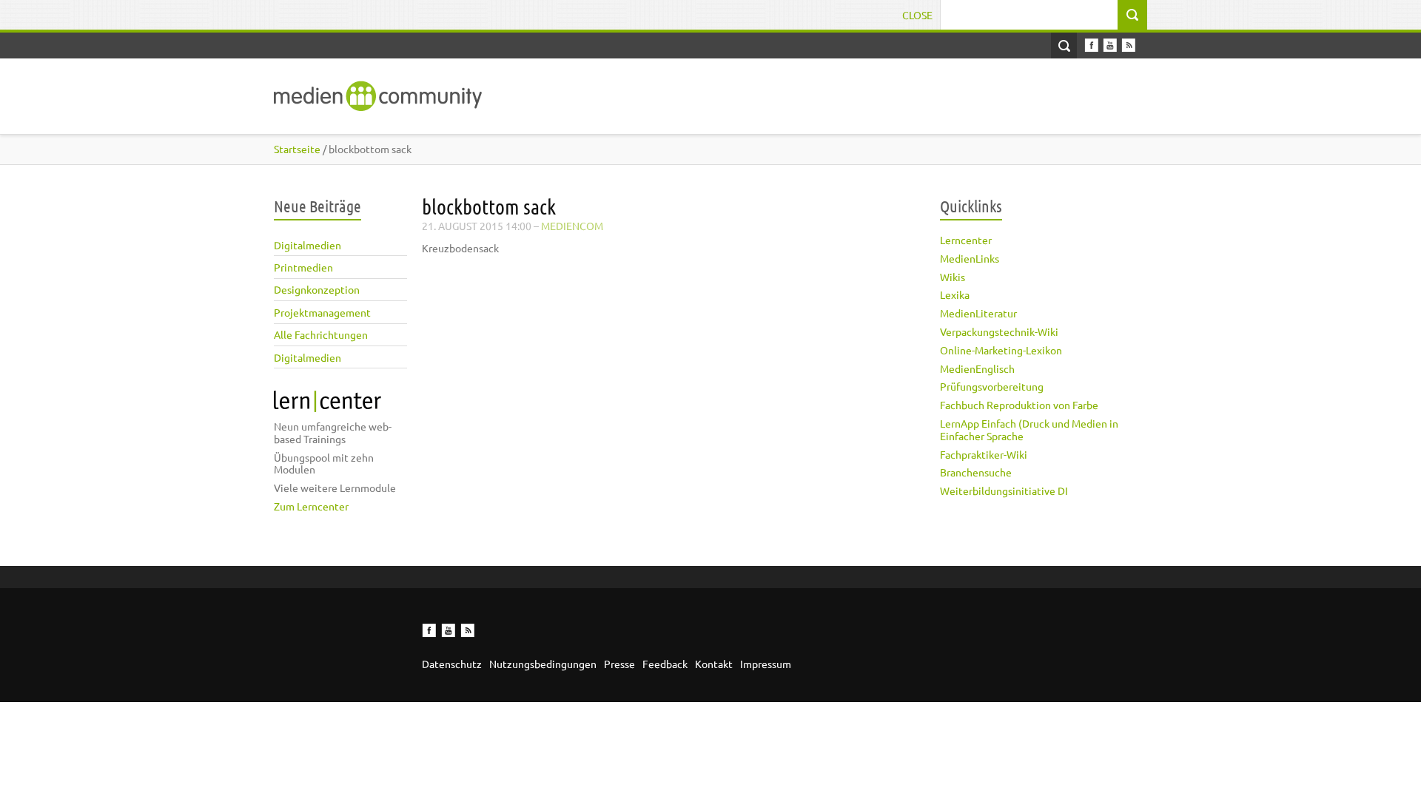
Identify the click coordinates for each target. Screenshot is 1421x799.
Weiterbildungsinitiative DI (1004, 490)
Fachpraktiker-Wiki (983, 454)
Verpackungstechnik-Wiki (999, 331)
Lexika (955, 294)
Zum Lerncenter (311, 506)
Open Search (1064, 45)
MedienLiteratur (978, 313)
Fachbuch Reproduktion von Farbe (1019, 404)
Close (917, 14)
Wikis (952, 276)
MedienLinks (969, 258)
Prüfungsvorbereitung (992, 386)
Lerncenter (966, 239)
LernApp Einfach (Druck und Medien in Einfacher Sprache (1029, 429)
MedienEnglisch (977, 368)
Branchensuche (976, 472)
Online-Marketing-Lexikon (1001, 350)
